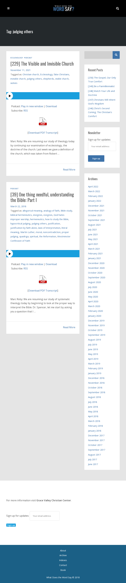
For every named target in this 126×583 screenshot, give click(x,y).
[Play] (42, 95)
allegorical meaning (32, 210)
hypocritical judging (20, 223)
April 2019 (93, 358)
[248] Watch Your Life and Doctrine (101, 92)
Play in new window (32, 106)
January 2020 (94, 315)
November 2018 (96, 382)
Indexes (63, 560)
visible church (62, 78)
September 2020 (96, 277)
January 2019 (94, 373)
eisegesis (37, 214)
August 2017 (94, 454)
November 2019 (96, 325)
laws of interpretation (49, 227)
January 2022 (94, 200)
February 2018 (95, 425)
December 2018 (96, 378)
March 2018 (94, 421)
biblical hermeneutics (21, 214)
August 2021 (94, 224)
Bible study (66, 210)
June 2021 (93, 234)
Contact (63, 565)
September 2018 (96, 392)
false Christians (61, 74)
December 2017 (96, 435)
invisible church (18, 78)
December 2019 (96, 320)
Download (51, 106)
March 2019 (94, 363)
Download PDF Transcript (42, 132)
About (63, 550)
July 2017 (92, 459)
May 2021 (93, 239)
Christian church (31, 74)
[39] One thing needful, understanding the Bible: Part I (42, 197)
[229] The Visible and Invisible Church (42, 63)
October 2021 (95, 215)
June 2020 (93, 291)
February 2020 (95, 310)
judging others (34, 78)
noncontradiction (52, 232)
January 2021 (94, 258)
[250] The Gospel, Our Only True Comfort (102, 79)
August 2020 (94, 282)
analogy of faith (51, 210)
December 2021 (96, 205)
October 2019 (95, 330)
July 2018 (92, 401)
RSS (26, 110)
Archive (63, 555)
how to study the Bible (56, 219)
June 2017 (93, 464)
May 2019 (93, 354)
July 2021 (92, 229)
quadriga (24, 236)
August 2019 (94, 339)
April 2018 (93, 416)
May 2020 (93, 296)
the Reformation (47, 236)
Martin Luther (27, 232)
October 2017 (95, 444)
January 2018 (94, 430)
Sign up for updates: (18, 515)
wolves (13, 82)
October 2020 (95, 272)
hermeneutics (37, 219)
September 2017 (96, 449)
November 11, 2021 (20, 70)
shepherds (48, 78)
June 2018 (93, 406)
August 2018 (94, 397)
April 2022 (93, 186)
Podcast (28, 58)
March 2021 (94, 248)
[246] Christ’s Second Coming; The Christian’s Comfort (100, 112)
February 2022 (95, 196)
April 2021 (93, 243)
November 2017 (96, 440)
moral (39, 232)
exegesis (47, 214)
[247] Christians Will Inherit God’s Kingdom (101, 101)
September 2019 (96, 334)
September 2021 (96, 219)
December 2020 (96, 263)
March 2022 (94, 191)
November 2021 (96, 210)
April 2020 (93, 301)
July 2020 (92, 287)
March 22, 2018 (18, 206)
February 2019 (95, 368)
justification (54, 223)
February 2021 (95, 253)
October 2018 (95, 387)
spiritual (34, 236)
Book (63, 570)
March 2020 (94, 306)
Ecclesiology (16, 58)
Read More (69, 169)
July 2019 (92, 344)
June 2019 (93, 349)
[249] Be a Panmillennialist (101, 86)
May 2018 (93, 411)
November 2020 (96, 267)
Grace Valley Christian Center (53, 500)
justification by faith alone (23, 227)
